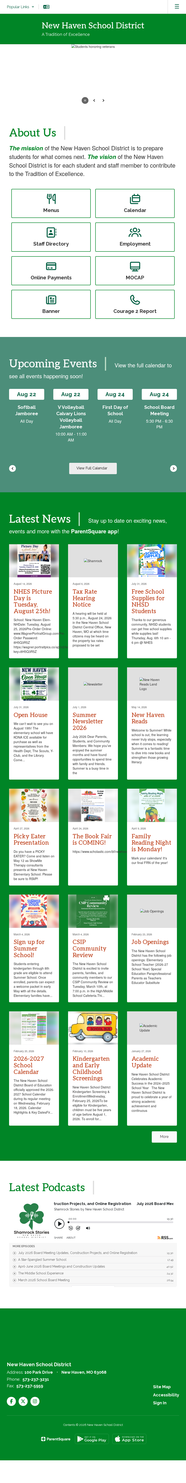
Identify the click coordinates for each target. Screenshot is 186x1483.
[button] (20, 7)
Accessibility (166, 1395)
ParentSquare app (94, 531)
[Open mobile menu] (177, 7)
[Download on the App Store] (129, 1439)
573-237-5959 (29, 1385)
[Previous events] (12, 468)
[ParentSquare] (55, 1439)
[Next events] (173, 468)
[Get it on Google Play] (92, 1439)
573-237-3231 (35, 1379)
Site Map (162, 1386)
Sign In (159, 1402)
